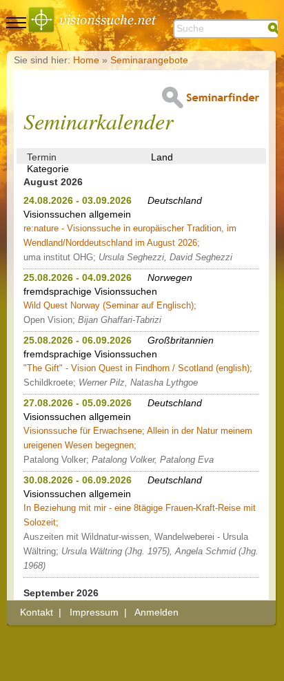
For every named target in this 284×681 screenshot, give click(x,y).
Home (86, 59)
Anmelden (156, 612)
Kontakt (36, 612)
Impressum (94, 612)
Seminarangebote (149, 59)
